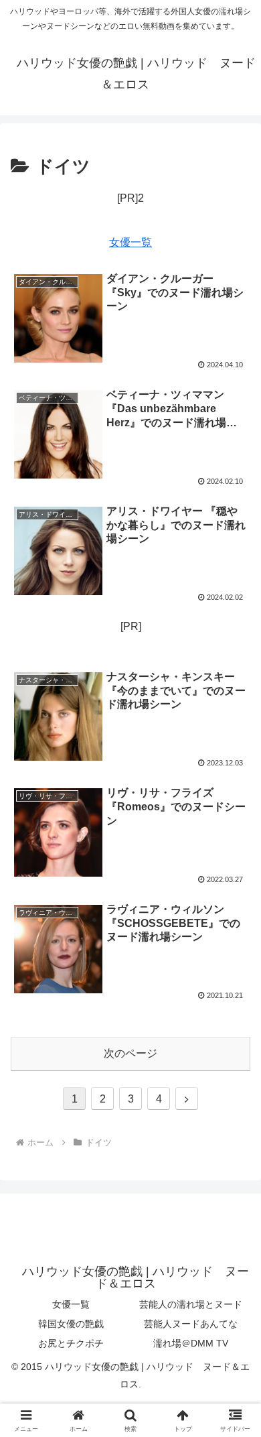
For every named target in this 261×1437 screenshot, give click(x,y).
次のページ (130, 1053)
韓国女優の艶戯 (71, 1323)
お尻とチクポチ (71, 1343)
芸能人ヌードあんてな (191, 1323)
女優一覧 (130, 242)
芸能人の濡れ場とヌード (190, 1304)
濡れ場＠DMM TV (190, 1343)
